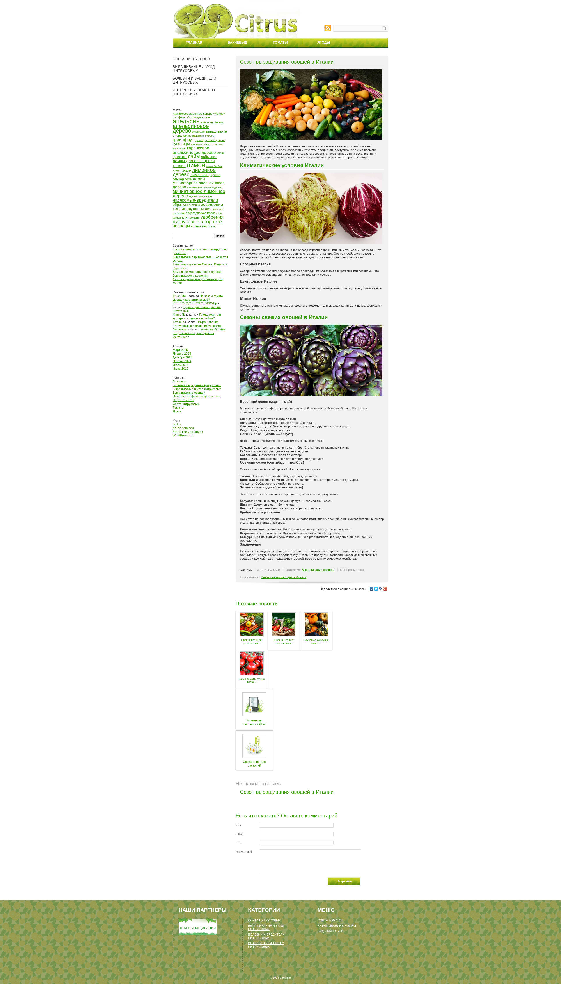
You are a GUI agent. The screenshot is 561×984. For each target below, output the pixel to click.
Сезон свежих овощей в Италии (283, 577)
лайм (194, 156)
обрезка (179, 205)
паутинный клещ (199, 209)
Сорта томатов (183, 400)
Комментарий (244, 851)
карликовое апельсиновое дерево (194, 150)
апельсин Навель (212, 122)
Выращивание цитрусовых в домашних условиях (197, 323)
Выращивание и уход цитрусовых (194, 69)
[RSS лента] (327, 28)
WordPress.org (183, 435)
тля (185, 217)
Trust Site (179, 296)
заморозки (196, 144)
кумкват (180, 157)
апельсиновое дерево (191, 128)
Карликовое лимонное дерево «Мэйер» (199, 113)
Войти (177, 424)
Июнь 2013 (180, 368)
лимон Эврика (182, 170)
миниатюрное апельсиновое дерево (199, 185)
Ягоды (323, 42)
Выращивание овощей (189, 392)
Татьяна (178, 322)
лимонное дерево (194, 172)
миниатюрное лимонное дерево (199, 193)
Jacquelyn (180, 329)
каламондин (179, 148)
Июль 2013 (180, 364)
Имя (238, 825)
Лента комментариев (188, 431)
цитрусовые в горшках (198, 221)
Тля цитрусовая (201, 117)
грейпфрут (183, 139)
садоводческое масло (200, 213)
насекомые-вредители (195, 200)
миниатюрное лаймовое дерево (204, 187)
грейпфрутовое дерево (210, 140)
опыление (193, 204)
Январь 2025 (182, 353)
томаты (194, 217)
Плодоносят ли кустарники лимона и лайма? (197, 316)
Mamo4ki (179, 314)
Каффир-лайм (182, 117)
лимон (195, 165)
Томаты (280, 42)
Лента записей (183, 428)
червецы (181, 225)
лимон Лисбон (214, 166)
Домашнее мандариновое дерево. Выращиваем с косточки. (197, 273)
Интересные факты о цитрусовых (194, 92)
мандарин (195, 178)
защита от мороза (213, 144)
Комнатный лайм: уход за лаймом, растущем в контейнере (199, 333)
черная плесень (203, 226)
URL (238, 842)
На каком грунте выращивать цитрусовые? (198, 297)
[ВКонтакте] (371, 589)
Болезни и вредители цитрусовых (194, 80)
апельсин (186, 121)
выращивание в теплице (202, 136)
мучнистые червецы (200, 196)
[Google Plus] (385, 589)
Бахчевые (237, 42)
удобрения (212, 216)
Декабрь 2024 (182, 357)
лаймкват (209, 157)
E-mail (239, 834)
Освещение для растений (254, 763)
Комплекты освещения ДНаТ (254, 722)
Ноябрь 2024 (182, 361)
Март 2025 (180, 350)
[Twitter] (376, 589)
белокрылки (198, 131)
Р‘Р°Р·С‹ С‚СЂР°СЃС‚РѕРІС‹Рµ (195, 303)
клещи (221, 152)
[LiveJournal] (380, 589)
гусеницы (181, 144)
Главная (194, 42)
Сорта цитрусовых (192, 59)
